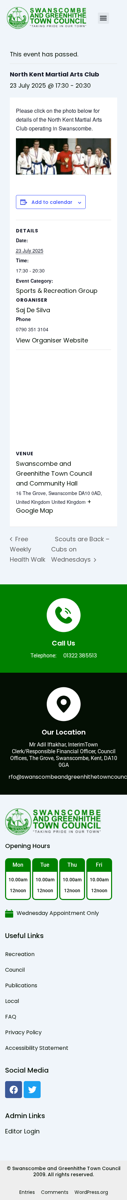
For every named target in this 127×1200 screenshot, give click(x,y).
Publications (21, 985)
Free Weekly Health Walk (27, 549)
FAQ (10, 1017)
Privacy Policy (23, 1032)
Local (12, 1001)
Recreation (20, 954)
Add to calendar (51, 202)
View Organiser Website (52, 340)
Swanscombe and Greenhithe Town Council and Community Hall (54, 473)
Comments (54, 1192)
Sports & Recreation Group (57, 290)
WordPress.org (91, 1192)
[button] (103, 18)
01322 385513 (80, 655)
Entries (27, 1192)
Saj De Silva (33, 310)
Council (15, 970)
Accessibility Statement (36, 1048)
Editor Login (22, 1131)
